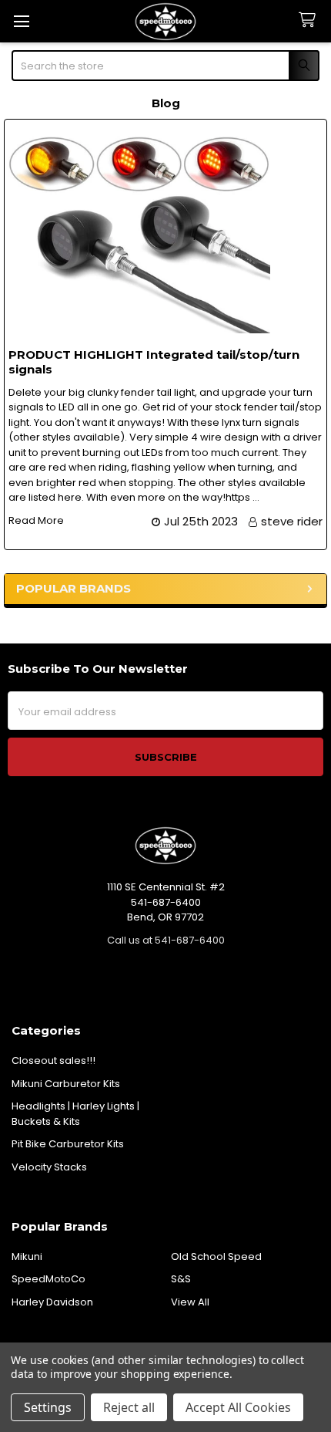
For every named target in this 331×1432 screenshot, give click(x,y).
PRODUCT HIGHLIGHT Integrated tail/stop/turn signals (153, 362)
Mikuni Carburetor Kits (66, 1083)
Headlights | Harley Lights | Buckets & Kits (75, 1114)
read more (36, 520)
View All (190, 1302)
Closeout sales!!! (53, 1060)
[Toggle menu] (21, 21)
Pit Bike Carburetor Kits (68, 1143)
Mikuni (27, 1256)
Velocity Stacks (49, 1167)
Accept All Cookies (238, 1407)
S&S (181, 1279)
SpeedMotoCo (48, 1279)
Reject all (129, 1407)
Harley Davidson (52, 1302)
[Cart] (310, 20)
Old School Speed (216, 1256)
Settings (48, 1407)
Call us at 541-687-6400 (166, 940)
